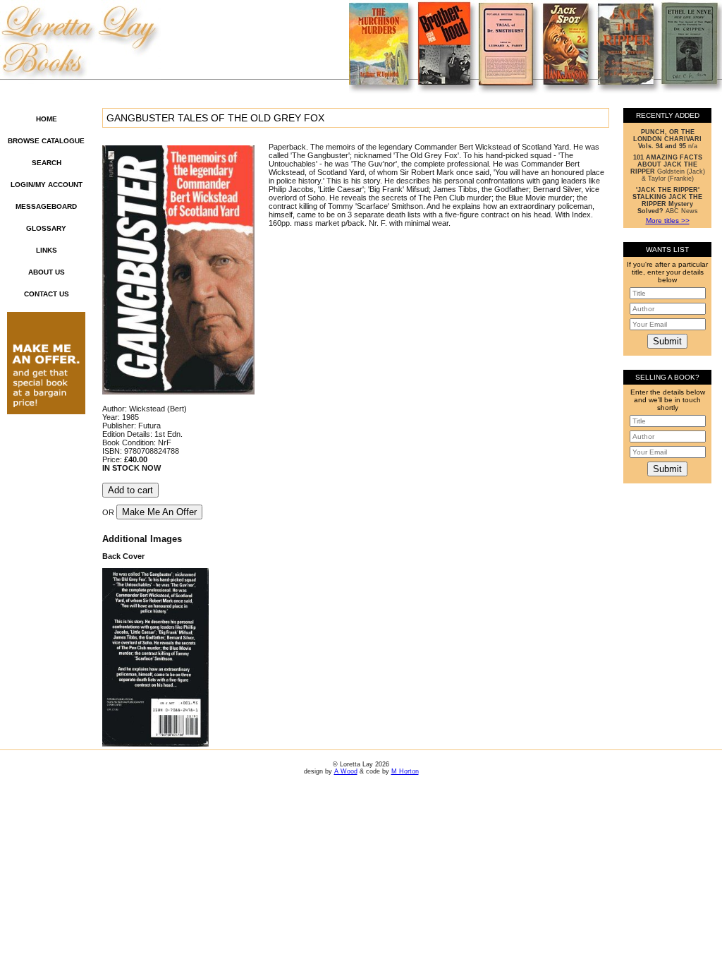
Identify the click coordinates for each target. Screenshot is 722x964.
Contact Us (46, 294)
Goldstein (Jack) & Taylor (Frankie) (667, 168)
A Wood (345, 771)
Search (46, 163)
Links (46, 250)
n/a (667, 139)
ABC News (667, 200)
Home (46, 119)
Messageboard (46, 206)
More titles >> (668, 220)
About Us (46, 272)
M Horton (405, 771)
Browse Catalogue (46, 141)
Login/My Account (46, 184)
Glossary (46, 228)
